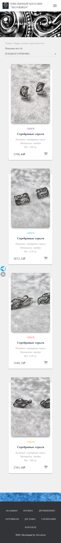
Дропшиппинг (47, 510)
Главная (8, 43)
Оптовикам (12, 519)
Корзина (28, 510)
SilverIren (12, 510)
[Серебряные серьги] (30, 93)
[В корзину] (45, 154)
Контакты (30, 527)
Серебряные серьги (30, 134)
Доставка (30, 519)
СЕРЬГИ (30, 128)
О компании (48, 519)
